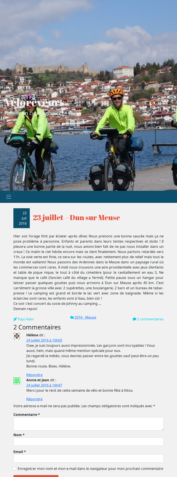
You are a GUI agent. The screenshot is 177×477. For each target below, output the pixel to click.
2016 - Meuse (85, 317)
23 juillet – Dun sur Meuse (76, 217)
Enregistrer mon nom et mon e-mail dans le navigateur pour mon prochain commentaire (90, 468)
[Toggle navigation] (9, 196)
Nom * (19, 434)
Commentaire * (26, 414)
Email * (19, 451)
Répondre (34, 374)
